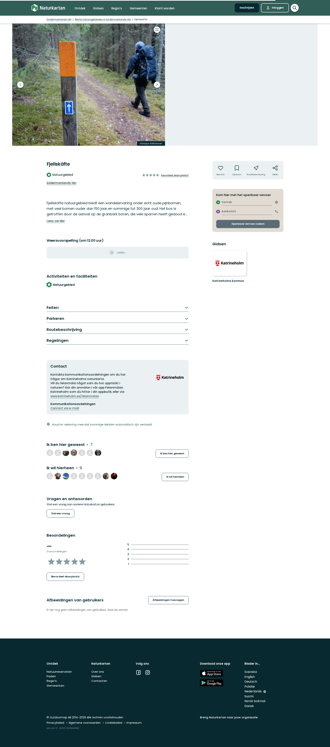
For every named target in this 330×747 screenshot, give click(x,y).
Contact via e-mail (64, 408)
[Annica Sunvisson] (90, 476)
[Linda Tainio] (58, 476)
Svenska (250, 672)
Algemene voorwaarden (85, 723)
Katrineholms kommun (228, 281)
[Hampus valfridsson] (50, 453)
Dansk (249, 706)
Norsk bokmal (254, 701)
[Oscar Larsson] (82, 453)
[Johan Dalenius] (66, 476)
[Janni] (66, 453)
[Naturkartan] (48, 8)
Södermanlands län (61, 183)
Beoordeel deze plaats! (175, 175)
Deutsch (250, 681)
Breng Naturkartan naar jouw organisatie (229, 717)
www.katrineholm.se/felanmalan (74, 396)
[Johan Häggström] (106, 476)
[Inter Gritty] (50, 476)
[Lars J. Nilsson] (114, 476)
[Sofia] (82, 476)
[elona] (98, 476)
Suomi (248, 696)
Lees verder (56, 221)
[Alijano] (98, 453)
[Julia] (90, 453)
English (249, 677)
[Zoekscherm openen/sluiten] (295, 8)
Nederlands (253, 691)
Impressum (134, 723)
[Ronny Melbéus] (74, 453)
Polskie (249, 686)
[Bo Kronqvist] (74, 476)
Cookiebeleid (114, 723)
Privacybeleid (56, 723)
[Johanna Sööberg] (58, 453)
